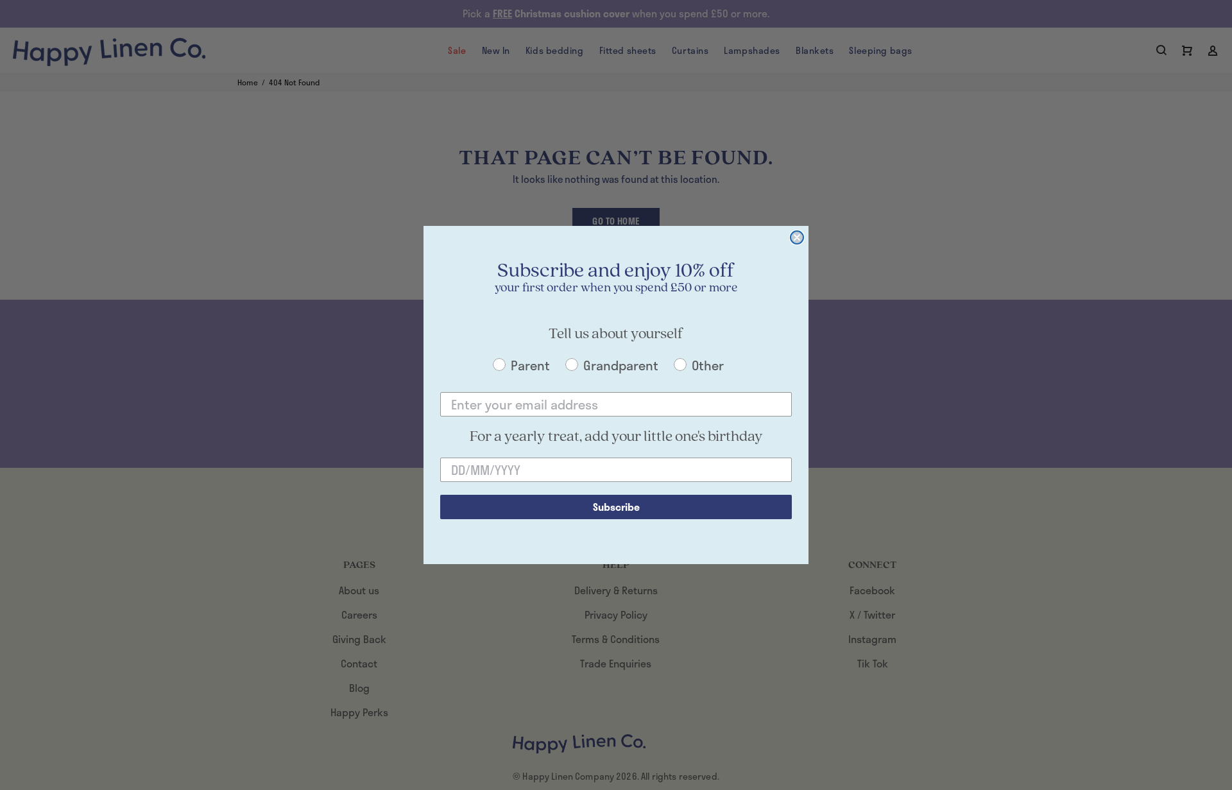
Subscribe (616, 507)
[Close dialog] (797, 237)
